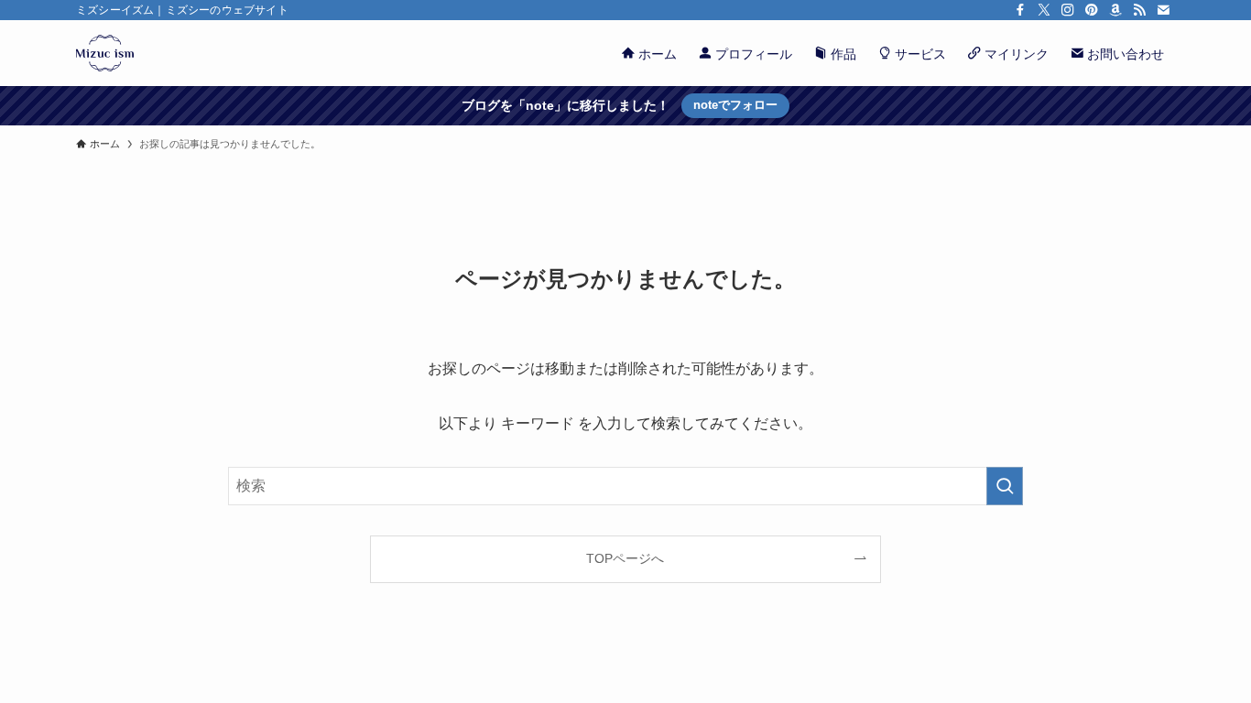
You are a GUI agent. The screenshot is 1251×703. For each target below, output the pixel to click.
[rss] (1139, 10)
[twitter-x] (1044, 10)
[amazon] (1115, 10)
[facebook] (1020, 10)
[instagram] (1068, 10)
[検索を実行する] (1004, 486)
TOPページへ (625, 558)
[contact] (1163, 10)
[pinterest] (1092, 10)
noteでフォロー (735, 105)
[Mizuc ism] (105, 53)
